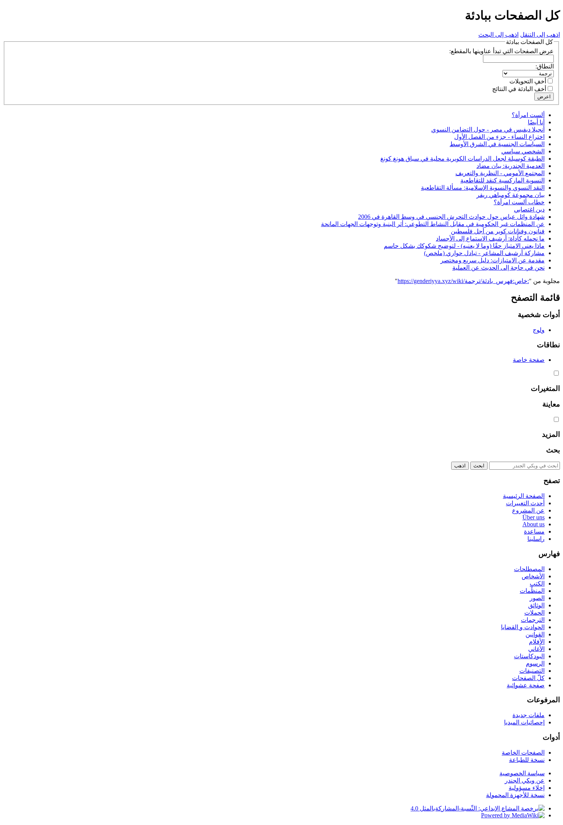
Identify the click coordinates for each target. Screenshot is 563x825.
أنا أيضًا (536, 122)
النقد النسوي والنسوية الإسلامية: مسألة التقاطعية (483, 187)
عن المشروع (528, 510)
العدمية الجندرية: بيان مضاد (510, 166)
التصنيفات (532, 670)
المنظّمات (532, 590)
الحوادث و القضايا (523, 627)
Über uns (533, 517)
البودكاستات (529, 656)
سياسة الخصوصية (522, 773)
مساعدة (534, 531)
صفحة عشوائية (526, 685)
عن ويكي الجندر (525, 780)
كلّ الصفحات (528, 678)
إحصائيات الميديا (524, 722)
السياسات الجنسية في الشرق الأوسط (497, 144)
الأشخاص (533, 576)
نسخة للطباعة (527, 760)
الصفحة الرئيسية (524, 496)
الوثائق (536, 605)
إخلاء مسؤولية (527, 787)
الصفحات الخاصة (523, 752)
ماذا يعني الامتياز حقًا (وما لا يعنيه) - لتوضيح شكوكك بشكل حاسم (464, 245)
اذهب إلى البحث (498, 34)
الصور (537, 598)
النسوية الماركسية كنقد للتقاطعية (502, 180)
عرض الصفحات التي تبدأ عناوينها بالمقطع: (501, 51)
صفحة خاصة (529, 359)
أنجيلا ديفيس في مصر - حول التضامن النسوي (488, 129)
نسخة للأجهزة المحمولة (515, 795)
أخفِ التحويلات (527, 81)
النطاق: (544, 66)
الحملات (534, 612)
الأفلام (537, 641)
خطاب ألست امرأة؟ (519, 202)
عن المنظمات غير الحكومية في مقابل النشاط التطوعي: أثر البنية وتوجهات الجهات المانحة (433, 224)
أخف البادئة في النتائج (519, 89)
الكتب (537, 583)
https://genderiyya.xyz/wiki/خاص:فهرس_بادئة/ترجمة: (463, 281)
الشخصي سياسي (523, 151)
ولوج (539, 330)
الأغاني (536, 649)
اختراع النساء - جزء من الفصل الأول (499, 136)
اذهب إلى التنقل (540, 34)
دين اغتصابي (529, 209)
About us (533, 524)
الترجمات (533, 620)
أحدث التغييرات (525, 503)
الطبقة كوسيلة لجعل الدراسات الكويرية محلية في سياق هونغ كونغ (462, 158)
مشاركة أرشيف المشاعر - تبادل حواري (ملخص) (484, 253)
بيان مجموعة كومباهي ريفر (510, 195)
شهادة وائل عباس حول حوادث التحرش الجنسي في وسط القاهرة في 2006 (451, 216)
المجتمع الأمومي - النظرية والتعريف (500, 173)
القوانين (535, 634)
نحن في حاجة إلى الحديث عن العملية (498, 267)
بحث (553, 450)
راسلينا (536, 538)
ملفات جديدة (528, 715)
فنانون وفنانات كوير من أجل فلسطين (498, 231)
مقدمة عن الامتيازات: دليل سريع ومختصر (492, 260)
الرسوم (535, 663)
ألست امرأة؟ (528, 115)
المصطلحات (529, 569)
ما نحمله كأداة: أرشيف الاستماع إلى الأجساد (490, 238)
